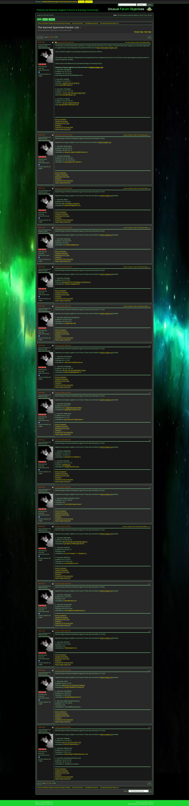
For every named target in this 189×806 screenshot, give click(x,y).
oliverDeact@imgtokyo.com (67, 95)
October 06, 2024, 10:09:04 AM (63, 487)
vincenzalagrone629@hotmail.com (74, 610)
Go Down (40, 37)
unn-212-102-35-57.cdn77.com (71, 742)
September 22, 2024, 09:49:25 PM (65, 42)
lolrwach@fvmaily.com (65, 85)
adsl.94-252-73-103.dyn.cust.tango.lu (73, 685)
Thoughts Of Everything (61, 121)
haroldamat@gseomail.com (72, 697)
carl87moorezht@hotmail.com (73, 362)
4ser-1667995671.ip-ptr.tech (71, 203)
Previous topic (138, 32)
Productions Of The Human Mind (64, 127)
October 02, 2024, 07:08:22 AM (63, 345)
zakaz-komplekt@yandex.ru (72, 372)
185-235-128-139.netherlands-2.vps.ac (74, 370)
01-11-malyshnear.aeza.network (72, 408)
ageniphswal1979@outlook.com (68, 105)
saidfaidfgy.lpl (66, 465)
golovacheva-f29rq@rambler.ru (73, 419)
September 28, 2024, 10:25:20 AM (63, 227)
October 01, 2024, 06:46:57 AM (63, 306)
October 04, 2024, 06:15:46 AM (63, 392)
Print (149, 37)
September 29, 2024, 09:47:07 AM (63, 267)
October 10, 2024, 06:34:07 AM (63, 631)
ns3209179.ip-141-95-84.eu (70, 83)
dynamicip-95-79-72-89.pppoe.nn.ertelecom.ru (76, 282)
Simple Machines (49, 802)
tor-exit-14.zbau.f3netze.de (70, 103)
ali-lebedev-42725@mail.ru (72, 457)
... (54, 37)
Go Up (39, 783)
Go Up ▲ (151, 802)
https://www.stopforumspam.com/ (106, 48)
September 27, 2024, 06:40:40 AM (63, 188)
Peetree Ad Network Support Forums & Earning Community (67, 10)
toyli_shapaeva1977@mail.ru (73, 162)
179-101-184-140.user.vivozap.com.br (74, 93)
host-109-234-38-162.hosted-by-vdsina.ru (74, 542)
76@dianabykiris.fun (70, 648)
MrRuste (41, 42)
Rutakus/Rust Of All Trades (62, 123)
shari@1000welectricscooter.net (74, 687)
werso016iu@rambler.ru (71, 744)
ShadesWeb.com (49, 804)
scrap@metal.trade (70, 323)
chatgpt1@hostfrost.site (71, 467)
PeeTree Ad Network (60, 119)
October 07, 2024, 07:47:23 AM (63, 526)
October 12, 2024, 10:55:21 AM (63, 670)
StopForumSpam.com (96, 67)
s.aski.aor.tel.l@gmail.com (72, 284)
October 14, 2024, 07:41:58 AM (63, 727)
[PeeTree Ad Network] (39, 72)
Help (137, 802)
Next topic (147, 32)
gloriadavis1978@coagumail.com (74, 544)
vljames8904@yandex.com (72, 205)
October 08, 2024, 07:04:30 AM (63, 583)
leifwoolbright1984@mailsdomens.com (76, 754)
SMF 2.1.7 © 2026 (39, 802)
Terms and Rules (143, 802)
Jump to (126, 791)
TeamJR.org (58, 125)
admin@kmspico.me (70, 601)
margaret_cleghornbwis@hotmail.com (75, 152)
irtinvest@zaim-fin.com (71, 563)
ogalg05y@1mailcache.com (72, 410)
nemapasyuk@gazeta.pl (71, 245)
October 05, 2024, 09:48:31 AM (63, 440)
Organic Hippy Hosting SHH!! (63, 129)
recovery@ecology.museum (72, 504)
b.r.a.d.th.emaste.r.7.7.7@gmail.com (75, 553)
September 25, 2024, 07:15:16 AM (63, 135)
